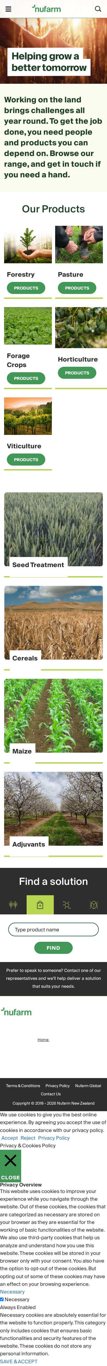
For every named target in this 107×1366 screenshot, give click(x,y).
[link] (46, 8)
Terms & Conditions (23, 1086)
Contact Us (51, 1094)
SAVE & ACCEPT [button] (19, 1362)
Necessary (17, 1300)
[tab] (5, 905)
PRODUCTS (26, 288)
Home (43, 1040)
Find (53, 948)
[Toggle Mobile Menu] (8, 9)
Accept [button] (9, 1138)
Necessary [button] (12, 1292)
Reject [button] (28, 1138)
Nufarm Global (88, 1086)
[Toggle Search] (98, 9)
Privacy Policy (58, 1086)
